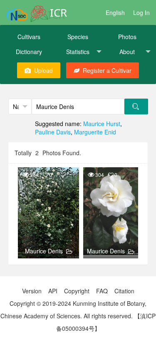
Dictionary (29, 51)
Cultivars (28, 36)
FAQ (102, 291)
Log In (141, 12)
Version (32, 291)
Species (77, 36)
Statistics (77, 51)
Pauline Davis (53, 132)
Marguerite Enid (95, 132)
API (52, 291)
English (115, 12)
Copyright (76, 291)
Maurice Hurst (101, 123)
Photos (127, 36)
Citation (124, 291)
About (127, 51)
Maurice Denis (44, 251)
